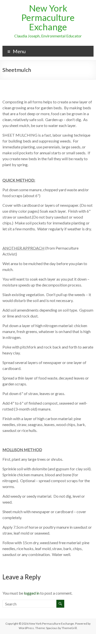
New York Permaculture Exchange (48, 17)
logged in (31, 593)
